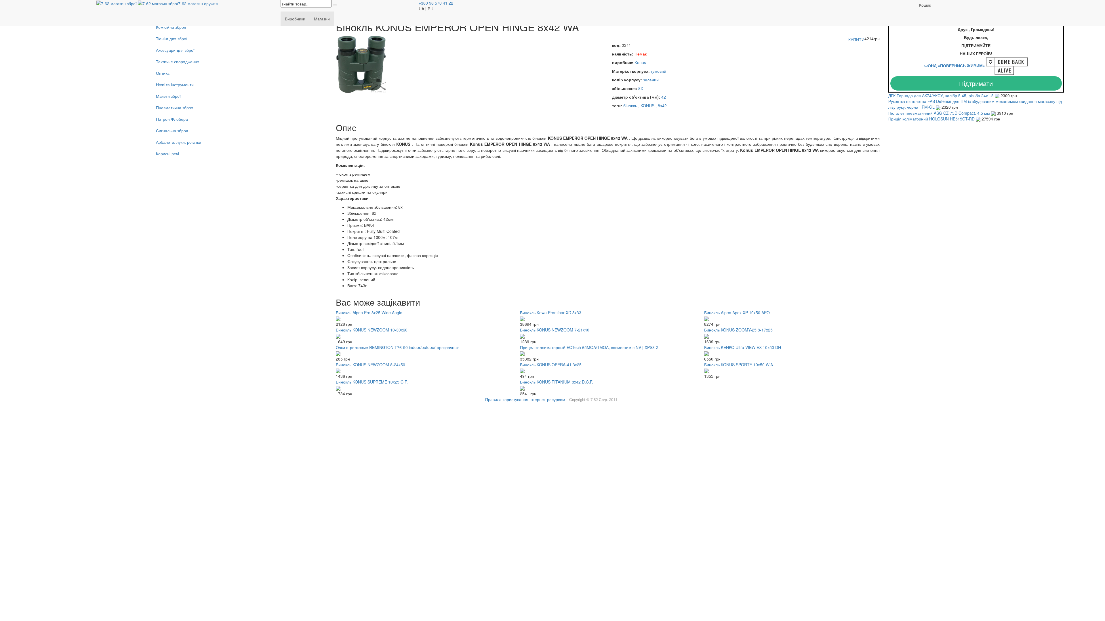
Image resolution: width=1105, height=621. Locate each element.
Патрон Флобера (172, 119)
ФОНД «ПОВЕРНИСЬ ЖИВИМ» (954, 65)
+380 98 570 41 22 (436, 3)
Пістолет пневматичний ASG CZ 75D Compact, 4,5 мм (939, 113)
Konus (640, 62)
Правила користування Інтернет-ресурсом (525, 399)
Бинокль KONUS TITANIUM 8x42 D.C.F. (556, 382)
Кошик (925, 5)
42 (663, 97)
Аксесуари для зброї (175, 50)
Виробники (295, 19)
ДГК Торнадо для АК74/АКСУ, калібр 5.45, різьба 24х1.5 (941, 95)
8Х (640, 88)
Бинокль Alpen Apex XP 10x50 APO (737, 312)
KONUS (647, 105)
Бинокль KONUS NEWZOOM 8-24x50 (370, 364)
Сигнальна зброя (172, 130)
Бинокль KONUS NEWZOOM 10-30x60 (371, 330)
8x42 (662, 105)
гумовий (658, 71)
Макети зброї (168, 96)
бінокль (630, 105)
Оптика (162, 73)
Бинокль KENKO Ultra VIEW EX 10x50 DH (742, 347)
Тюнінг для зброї (171, 38)
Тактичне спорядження (177, 61)
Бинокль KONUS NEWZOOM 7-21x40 (554, 330)
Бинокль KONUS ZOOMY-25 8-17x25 (738, 330)
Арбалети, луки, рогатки (178, 142)
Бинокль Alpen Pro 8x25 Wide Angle (369, 312)
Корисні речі (167, 153)
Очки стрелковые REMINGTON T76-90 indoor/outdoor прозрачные (398, 347)
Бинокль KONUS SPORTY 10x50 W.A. (739, 364)
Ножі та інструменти (175, 84)
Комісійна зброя (171, 27)
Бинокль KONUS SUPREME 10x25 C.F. (372, 382)
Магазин (322, 19)
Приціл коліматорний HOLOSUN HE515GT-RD (932, 119)
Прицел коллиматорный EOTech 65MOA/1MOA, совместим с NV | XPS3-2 (589, 347)
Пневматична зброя (174, 107)
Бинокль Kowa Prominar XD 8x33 (550, 312)
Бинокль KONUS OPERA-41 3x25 (551, 364)
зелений (651, 80)
